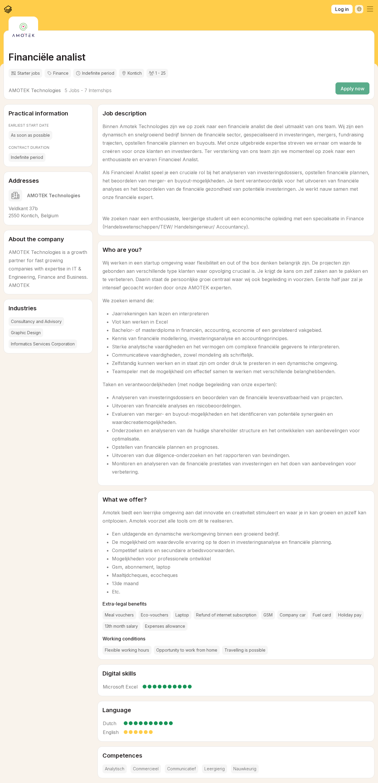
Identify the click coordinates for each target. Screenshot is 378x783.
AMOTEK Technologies (35, 90)
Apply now (352, 89)
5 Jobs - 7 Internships (87, 90)
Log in (342, 9)
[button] (370, 9)
